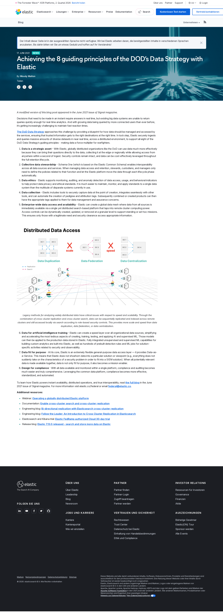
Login (205, 3)
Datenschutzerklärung (57, 577)
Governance (182, 494)
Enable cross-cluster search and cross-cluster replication (75, 403)
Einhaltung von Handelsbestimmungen (135, 533)
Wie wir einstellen (75, 529)
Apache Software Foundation (114, 591)
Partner (168, 3)
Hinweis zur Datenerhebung (113, 595)
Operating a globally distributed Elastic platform (60, 398)
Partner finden (121, 489)
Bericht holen (78, 3)
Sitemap (73, 577)
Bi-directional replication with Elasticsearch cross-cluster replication (82, 408)
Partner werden (122, 503)
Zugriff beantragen (124, 499)
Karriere (70, 519)
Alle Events (181, 533)
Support (179, 3)
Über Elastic (72, 489)
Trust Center (120, 524)
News (36, 53)
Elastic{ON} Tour (184, 524)
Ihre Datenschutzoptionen (139, 595)
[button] (201, 42)
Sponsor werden (184, 529)
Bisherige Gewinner (185, 519)
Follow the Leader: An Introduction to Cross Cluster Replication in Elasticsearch (88, 413)
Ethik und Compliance (125, 538)
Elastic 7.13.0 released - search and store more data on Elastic (74, 424)
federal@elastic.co (119, 386)
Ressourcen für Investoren (190, 489)
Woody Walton (27, 76)
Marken (20, 577)
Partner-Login (121, 494)
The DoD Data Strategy (30, 131)
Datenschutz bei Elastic (127, 529)
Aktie (178, 503)
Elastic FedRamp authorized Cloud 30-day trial (82, 418)
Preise (109, 11)
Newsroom (72, 503)
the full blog (132, 382)
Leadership (72, 494)
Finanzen (180, 499)
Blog (20, 22)
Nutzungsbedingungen (35, 577)
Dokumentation (123, 11)
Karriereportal (73, 524)
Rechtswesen (121, 519)
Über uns (158, 3)
